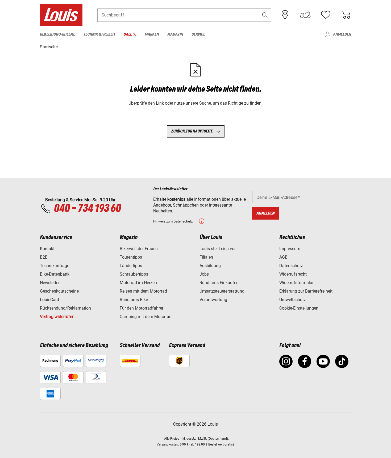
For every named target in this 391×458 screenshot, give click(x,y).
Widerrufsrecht (293, 274)
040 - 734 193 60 (87, 209)
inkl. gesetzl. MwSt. (193, 438)
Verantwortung (213, 299)
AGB (283, 257)
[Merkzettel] (325, 15)
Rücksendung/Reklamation (65, 308)
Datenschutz (291, 265)
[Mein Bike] (305, 15)
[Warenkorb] (345, 15)
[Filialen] (285, 15)
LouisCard (49, 299)
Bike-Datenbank (54, 274)
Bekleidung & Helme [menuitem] (57, 34)
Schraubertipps (134, 274)
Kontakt (47, 248)
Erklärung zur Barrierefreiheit (305, 291)
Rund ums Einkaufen (219, 282)
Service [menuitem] (198, 34)
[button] (265, 15)
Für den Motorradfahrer (141, 308)
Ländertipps (131, 265)
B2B (44, 257)
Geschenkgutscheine (59, 291)
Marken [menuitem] (152, 34)
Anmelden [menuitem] (342, 34)
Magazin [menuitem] (175, 34)
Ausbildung (210, 265)
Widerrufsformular (296, 282)
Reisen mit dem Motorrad (143, 291)
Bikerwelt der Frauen (139, 248)
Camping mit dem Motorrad (146, 316)
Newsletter (50, 282)
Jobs (204, 274)
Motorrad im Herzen (138, 282)
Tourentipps (131, 257)
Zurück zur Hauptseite (192, 131)
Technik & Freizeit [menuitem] (99, 34)
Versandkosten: (168, 444)
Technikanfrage (54, 265)
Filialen (206, 257)
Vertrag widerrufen (57, 316)
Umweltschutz (292, 299)
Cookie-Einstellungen (298, 308)
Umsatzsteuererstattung (221, 291)
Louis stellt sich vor (217, 248)
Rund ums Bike (134, 299)
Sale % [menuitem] (130, 34)
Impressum (289, 248)
